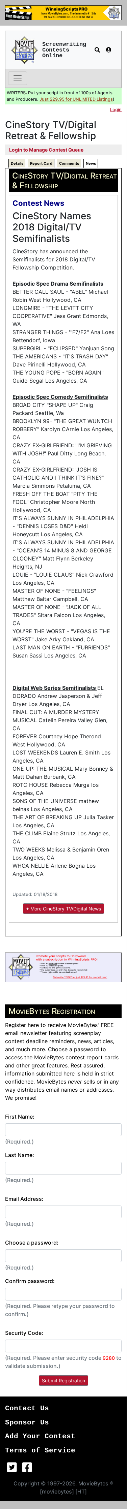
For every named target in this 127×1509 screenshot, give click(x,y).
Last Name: (19, 1155)
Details (17, 163)
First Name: (19, 1116)
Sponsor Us (27, 1422)
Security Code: (24, 1332)
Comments (69, 163)
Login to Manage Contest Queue (46, 150)
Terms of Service (40, 1450)
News (91, 163)
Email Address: (24, 1198)
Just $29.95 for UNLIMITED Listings (76, 99)
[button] (97, 50)
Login (116, 109)
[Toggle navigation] (17, 78)
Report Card (41, 163)
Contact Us (27, 1408)
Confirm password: (30, 1281)
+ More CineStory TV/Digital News (63, 908)
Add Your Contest (40, 1436)
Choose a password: (31, 1242)
